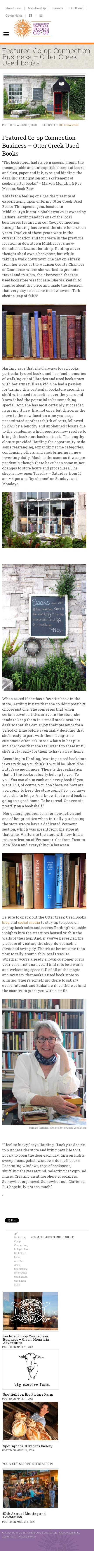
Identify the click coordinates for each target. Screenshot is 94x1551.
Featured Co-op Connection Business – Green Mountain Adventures (26, 1339)
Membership (37, 8)
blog (6, 922)
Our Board (76, 8)
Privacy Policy (27, 1536)
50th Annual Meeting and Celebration (24, 1515)
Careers (57, 8)
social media (29, 922)
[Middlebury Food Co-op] (32, 21)
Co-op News (13, 15)
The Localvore (69, 125)
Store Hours (13, 8)
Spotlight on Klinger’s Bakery (27, 1446)
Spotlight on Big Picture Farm (28, 1394)
